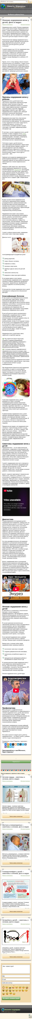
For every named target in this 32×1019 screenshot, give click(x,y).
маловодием (17, 169)
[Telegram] (13, 746)
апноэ (24, 133)
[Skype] (11, 746)
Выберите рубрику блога (16, 14)
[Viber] (6, 746)
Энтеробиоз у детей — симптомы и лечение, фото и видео (15, 921)
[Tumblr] (25, 744)
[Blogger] (15, 744)
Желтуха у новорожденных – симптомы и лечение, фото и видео (15, 826)
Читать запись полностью (16, 816)
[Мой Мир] (11, 744)
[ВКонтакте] (6, 744)
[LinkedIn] (18, 744)
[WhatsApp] (8, 746)
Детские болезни (25, 24)
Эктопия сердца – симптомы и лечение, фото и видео (13, 778)
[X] (13, 744)
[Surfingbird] (23, 744)
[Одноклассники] (8, 744)
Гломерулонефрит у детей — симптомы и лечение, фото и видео (15, 872)
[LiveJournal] (20, 744)
